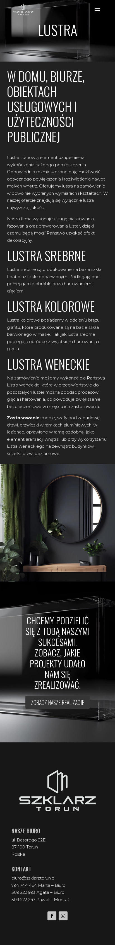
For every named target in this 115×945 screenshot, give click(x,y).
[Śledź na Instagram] (63, 915)
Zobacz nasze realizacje (57, 702)
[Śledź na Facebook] (51, 915)
